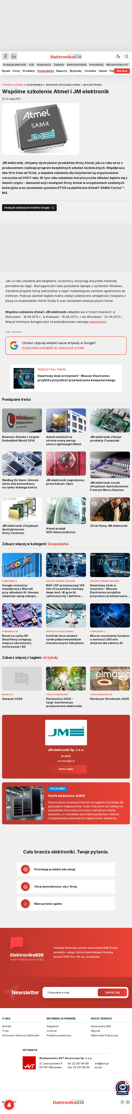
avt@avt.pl (101, 1063)
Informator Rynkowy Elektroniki (20, 1035)
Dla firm (122, 70)
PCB (31, 64)
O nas (5, 1030)
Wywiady (76, 70)
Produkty (29, 70)
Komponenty (44, 64)
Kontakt (6, 1026)
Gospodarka (45, 70)
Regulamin (53, 1026)
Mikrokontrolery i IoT (117, 64)
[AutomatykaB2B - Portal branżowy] (68, 1102)
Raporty (61, 70)
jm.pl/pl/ (66, 756)
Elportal (95, 1030)
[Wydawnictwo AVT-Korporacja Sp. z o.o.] (29, 1064)
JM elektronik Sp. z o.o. (66, 750)
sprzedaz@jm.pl (66, 761)
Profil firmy (66, 769)
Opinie (103, 70)
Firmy (16, 70)
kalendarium (97, 322)
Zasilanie (59, 64)
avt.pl (98, 1067)
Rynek (6, 70)
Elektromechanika (76, 64)
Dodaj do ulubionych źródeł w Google (27, 207)
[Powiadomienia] (9, 1105)
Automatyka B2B (101, 1026)
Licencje (52, 1030)
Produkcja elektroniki (14, 64)
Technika (90, 70)
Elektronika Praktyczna (104, 1035)
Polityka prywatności (59, 1035)
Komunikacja (96, 64)
